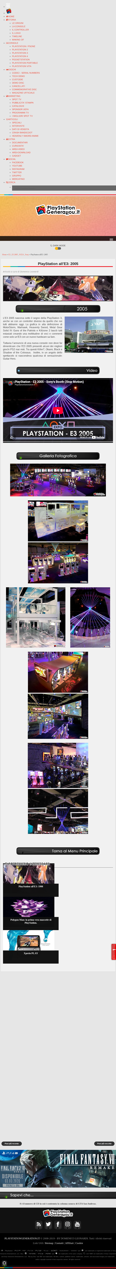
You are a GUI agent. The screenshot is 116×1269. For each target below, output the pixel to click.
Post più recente (12, 1144)
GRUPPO (16, 175)
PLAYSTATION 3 (20, 53)
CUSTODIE (17, 79)
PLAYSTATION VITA (21, 66)
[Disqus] (58, 1014)
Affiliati (69, 1243)
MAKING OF (18, 39)
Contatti (59, 1243)
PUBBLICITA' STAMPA (23, 103)
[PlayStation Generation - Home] (9, 13)
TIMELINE (17, 36)
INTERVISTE (18, 126)
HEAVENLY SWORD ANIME (25, 136)
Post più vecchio (104, 1144)
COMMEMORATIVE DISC (24, 89)
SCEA (21, 255)
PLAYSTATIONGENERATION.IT (22, 1238)
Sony (27, 255)
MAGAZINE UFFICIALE (23, 93)
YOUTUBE (17, 166)
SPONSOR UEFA (20, 109)
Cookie (79, 1243)
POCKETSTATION (21, 59)
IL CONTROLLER (20, 30)
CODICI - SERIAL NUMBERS (26, 73)
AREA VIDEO (18, 149)
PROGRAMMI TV (20, 112)
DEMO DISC (18, 83)
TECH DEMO (18, 76)
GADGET (16, 156)
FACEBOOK (18, 162)
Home (4, 255)
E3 (9, 255)
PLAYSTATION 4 (20, 56)
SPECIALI (16, 122)
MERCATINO (18, 179)
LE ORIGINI (17, 23)
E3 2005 (15, 255)
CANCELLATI (18, 86)
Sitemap (49, 1243)
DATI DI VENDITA (20, 129)
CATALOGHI (18, 106)
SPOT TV (16, 99)
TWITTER (17, 172)
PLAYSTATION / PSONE (23, 46)
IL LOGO (16, 33)
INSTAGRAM (18, 169)
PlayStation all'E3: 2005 (58, 264)
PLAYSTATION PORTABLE (25, 63)
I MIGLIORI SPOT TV (22, 116)
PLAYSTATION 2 (20, 49)
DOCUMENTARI (20, 142)
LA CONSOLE (18, 26)
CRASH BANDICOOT (22, 132)
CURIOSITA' (18, 146)
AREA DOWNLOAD (21, 152)
